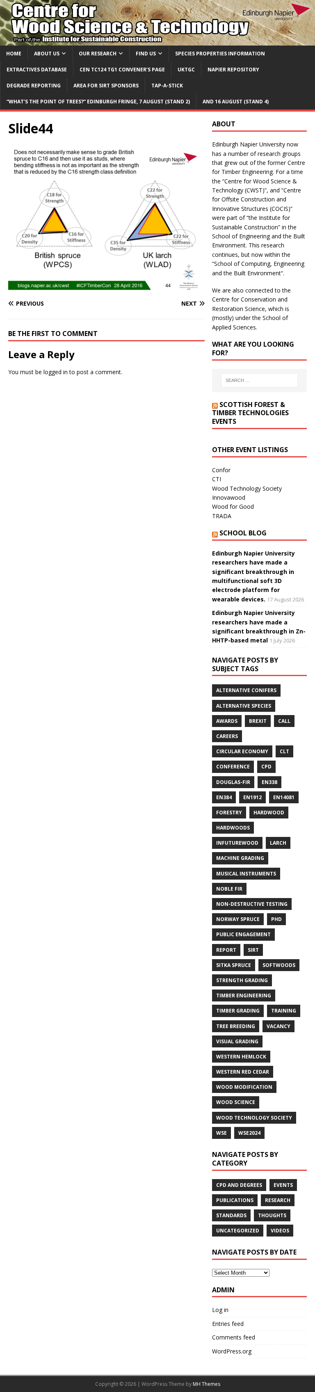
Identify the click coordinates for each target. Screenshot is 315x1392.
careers (227, 736)
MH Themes (206, 1384)
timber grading (238, 1010)
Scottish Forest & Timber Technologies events (250, 413)
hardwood (268, 812)
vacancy (278, 1026)
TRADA (221, 516)
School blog (243, 532)
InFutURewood (237, 842)
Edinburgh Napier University (248, 144)
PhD (276, 919)
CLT (284, 751)
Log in (220, 1310)
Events (283, 1185)
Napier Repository (233, 69)
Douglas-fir (233, 782)
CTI (216, 479)
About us (46, 53)
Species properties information (220, 53)
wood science (235, 1102)
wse (221, 1132)
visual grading (237, 1041)
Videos (280, 1230)
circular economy (242, 751)
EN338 (269, 782)
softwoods (278, 965)
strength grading (242, 980)
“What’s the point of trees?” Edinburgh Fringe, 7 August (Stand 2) (98, 101)
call (284, 721)
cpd (266, 766)
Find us (146, 53)
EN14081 (283, 797)
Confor (221, 470)
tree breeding (235, 1026)
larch (278, 842)
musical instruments (246, 873)
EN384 (224, 797)
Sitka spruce (233, 965)
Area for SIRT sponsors (106, 85)
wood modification (244, 1086)
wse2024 (249, 1132)
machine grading (240, 858)
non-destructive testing (252, 904)
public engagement (243, 934)
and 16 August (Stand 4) (236, 101)
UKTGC (186, 69)
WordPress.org (231, 1351)
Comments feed (233, 1337)
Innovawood (228, 497)
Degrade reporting (34, 85)
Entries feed (228, 1324)
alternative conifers (246, 690)
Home (13, 53)
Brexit (258, 721)
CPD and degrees (239, 1185)
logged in (55, 372)
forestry (229, 812)
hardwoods (233, 827)
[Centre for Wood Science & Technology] (157, 40)
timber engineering (243, 995)
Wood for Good (233, 506)
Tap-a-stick (167, 85)
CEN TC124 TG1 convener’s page (122, 69)
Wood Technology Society (247, 488)
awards (226, 721)
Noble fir (229, 888)
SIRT (253, 949)
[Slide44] (106, 288)
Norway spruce (238, 919)
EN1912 (252, 797)
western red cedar (242, 1071)
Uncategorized (237, 1230)
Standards (231, 1215)
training (283, 1010)
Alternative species (243, 705)
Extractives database (37, 69)
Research (277, 1200)
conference (233, 766)
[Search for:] (259, 380)
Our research (97, 53)
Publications (234, 1200)
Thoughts (272, 1215)
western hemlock (241, 1056)
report (226, 949)
